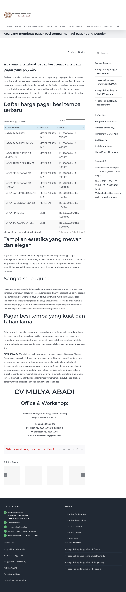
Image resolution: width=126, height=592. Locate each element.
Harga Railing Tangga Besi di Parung (83, 568)
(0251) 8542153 (109, 181)
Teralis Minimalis (109, 196)
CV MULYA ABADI (12, 354)
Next (80, 52)
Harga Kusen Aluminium (106, 152)
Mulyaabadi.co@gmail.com (108, 193)
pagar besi (28, 292)
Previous (72, 52)
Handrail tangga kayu (105, 127)
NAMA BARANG (12, 127)
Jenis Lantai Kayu (103, 146)
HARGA (63, 127)
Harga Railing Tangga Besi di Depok (83, 549)
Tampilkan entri (15, 121)
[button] (118, 26)
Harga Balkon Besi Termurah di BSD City (85, 555)
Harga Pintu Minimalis (106, 121)
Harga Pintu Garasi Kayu (106, 133)
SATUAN (44, 127)
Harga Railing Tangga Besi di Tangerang (85, 562)
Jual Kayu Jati (101, 140)
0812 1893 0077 (110, 185)
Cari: (62, 120)
